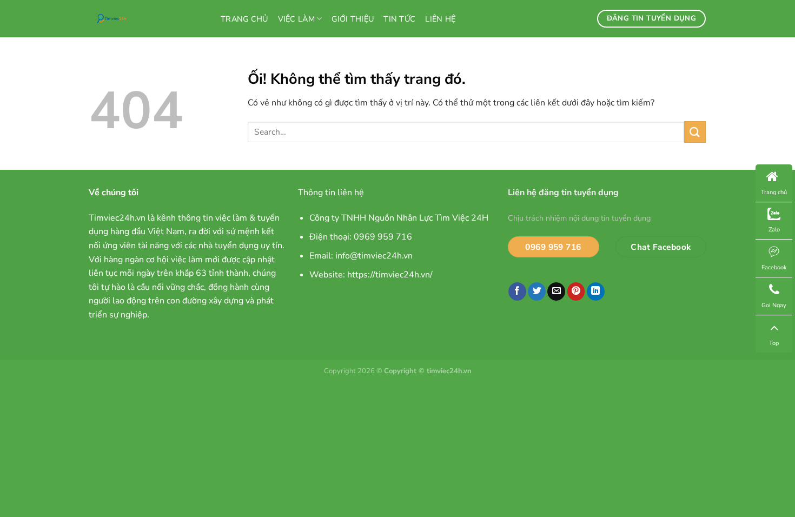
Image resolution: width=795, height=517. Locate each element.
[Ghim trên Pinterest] (576, 291)
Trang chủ (244, 19)
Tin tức (399, 19)
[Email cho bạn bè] (556, 291)
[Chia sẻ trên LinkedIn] (596, 291)
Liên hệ (440, 19)
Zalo (774, 230)
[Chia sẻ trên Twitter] (537, 291)
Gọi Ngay (773, 305)
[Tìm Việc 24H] (146, 18)
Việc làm (296, 19)
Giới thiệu (353, 19)
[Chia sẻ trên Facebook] (517, 291)
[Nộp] (695, 131)
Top (774, 343)
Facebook (774, 267)
